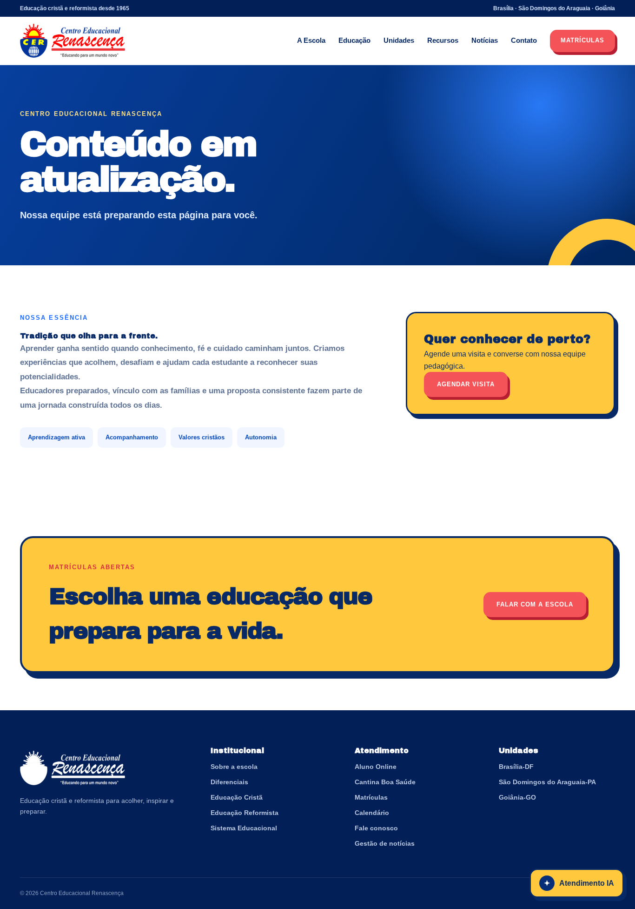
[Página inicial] (72, 41)
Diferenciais (229, 782)
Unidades (399, 40)
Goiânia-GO (517, 797)
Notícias (484, 40)
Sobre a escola (234, 766)
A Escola (311, 40)
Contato (524, 40)
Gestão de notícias (385, 843)
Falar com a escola (534, 604)
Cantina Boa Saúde (385, 782)
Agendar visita (466, 384)
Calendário (372, 812)
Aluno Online (376, 766)
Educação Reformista (244, 812)
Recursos (442, 40)
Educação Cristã (237, 797)
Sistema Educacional (244, 828)
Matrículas (582, 40)
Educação (354, 40)
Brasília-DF (516, 766)
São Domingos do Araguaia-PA (547, 782)
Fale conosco (376, 828)
